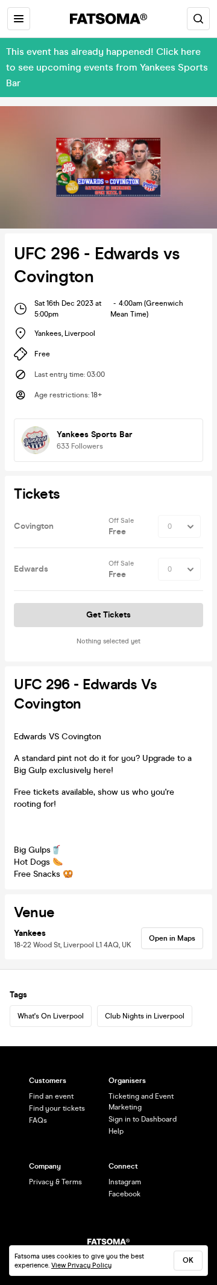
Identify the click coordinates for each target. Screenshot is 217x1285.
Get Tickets (108, 615)
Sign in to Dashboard (142, 1119)
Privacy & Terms (55, 1182)
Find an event (51, 1096)
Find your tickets (57, 1108)
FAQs (38, 1120)
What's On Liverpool (50, 1016)
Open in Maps (172, 938)
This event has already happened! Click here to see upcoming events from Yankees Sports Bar (107, 67)
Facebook (124, 1194)
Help (116, 1131)
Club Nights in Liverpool (144, 1016)
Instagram (124, 1182)
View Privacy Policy (81, 1265)
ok (188, 1260)
